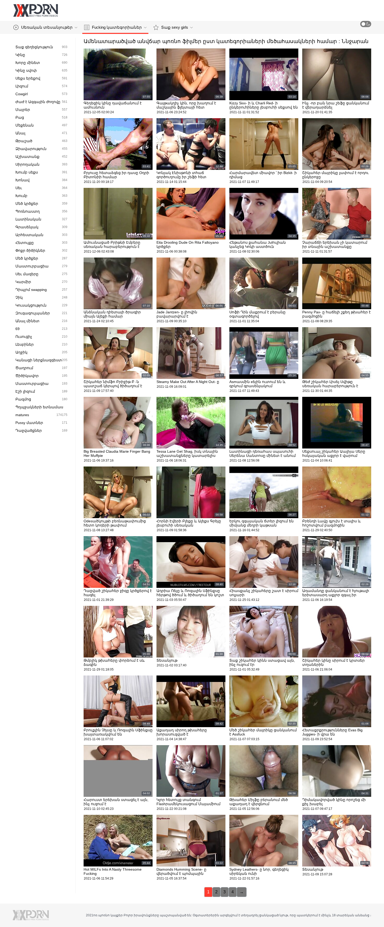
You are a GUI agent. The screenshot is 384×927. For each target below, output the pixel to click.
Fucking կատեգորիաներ (117, 27)
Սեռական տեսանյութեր (47, 27)
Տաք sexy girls (174, 27)
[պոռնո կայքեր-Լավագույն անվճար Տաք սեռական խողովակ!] (35, 10)
